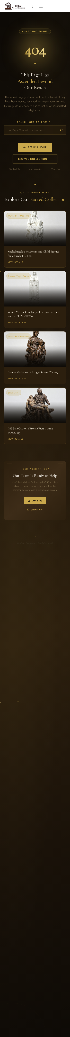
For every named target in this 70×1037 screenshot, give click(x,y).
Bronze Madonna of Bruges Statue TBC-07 (33, 372)
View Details (15, 262)
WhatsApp (56, 169)
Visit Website (35, 169)
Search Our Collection (35, 122)
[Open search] (31, 6)
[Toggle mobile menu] (40, 6)
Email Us (37, 500)
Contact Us (14, 169)
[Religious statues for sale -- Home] (14, 6)
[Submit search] (61, 130)
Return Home (37, 147)
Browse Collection (32, 159)
